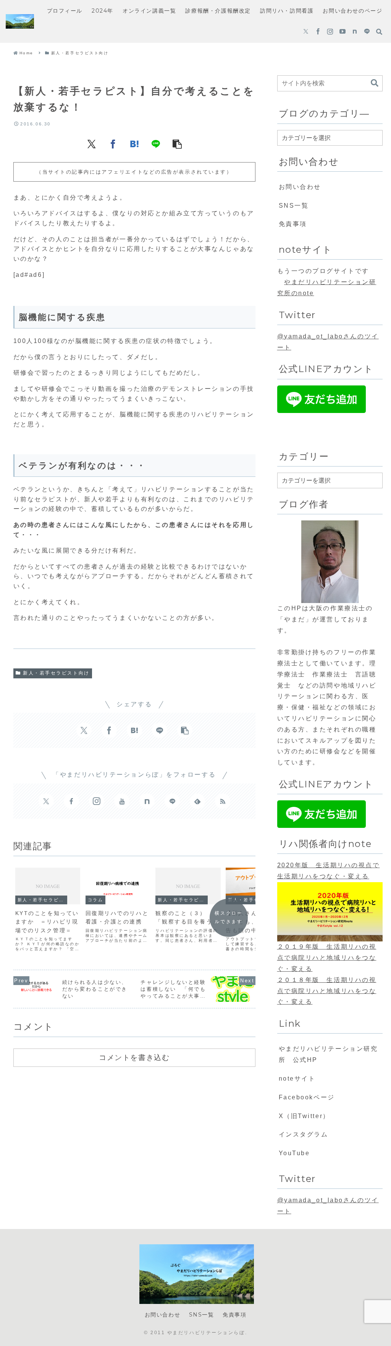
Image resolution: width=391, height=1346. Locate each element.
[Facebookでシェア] (113, 143)
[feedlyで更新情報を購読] (197, 801)
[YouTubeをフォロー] (342, 32)
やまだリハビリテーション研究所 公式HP (328, 1054)
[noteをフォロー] (355, 32)
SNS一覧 (294, 205)
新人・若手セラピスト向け (56, 673)
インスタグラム (303, 1134)
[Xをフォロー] (306, 32)
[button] (177, 143)
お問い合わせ (300, 187)
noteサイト (297, 1078)
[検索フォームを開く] (379, 31)
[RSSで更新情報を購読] (222, 801)
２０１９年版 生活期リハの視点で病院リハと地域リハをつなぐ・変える (326, 957)
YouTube (294, 1153)
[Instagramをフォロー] (330, 32)
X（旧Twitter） (304, 1116)
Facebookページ (307, 1097)
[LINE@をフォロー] (367, 32)
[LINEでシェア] (155, 143)
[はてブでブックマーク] (134, 143)
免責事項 (293, 224)
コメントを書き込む (134, 1057)
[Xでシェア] (91, 143)
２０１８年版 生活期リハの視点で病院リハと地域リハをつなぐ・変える (326, 991)
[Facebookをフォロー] (318, 32)
